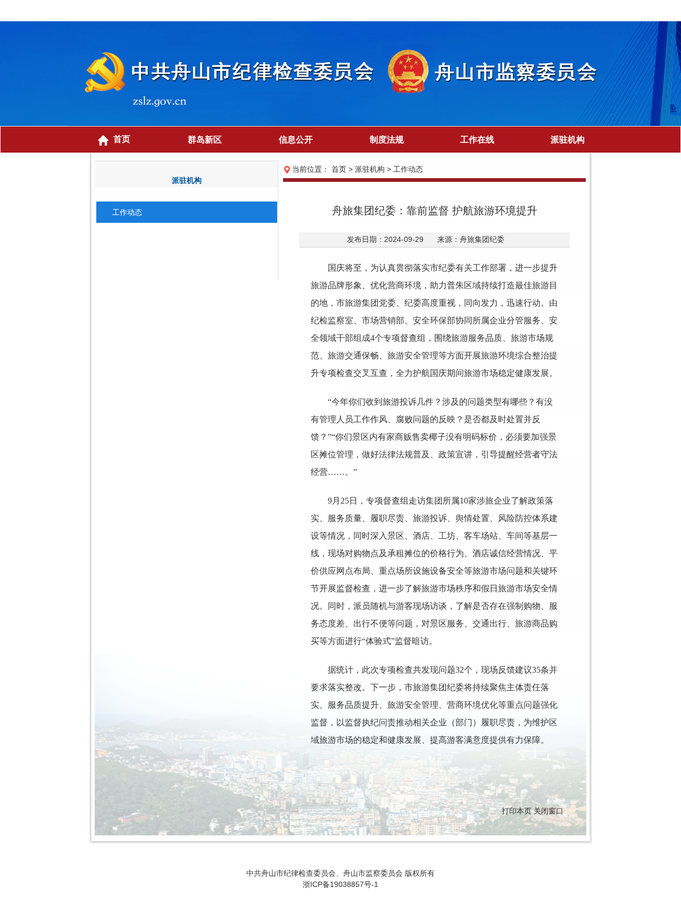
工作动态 (127, 212)
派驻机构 (568, 139)
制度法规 (387, 139)
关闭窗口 (548, 811)
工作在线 (477, 139)
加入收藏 (537, 10)
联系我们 (569, 10)
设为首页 (505, 10)
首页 (121, 139)
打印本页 (516, 811)
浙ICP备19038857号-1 (340, 884)
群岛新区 (205, 139)
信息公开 (296, 139)
